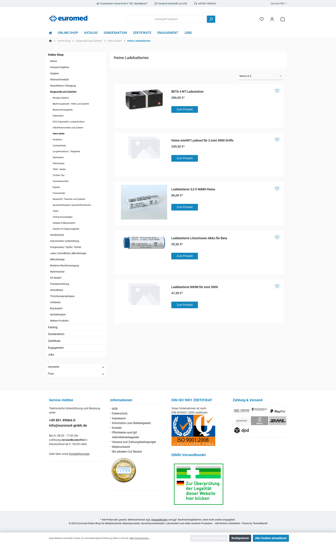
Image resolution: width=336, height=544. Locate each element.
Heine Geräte (58, 133)
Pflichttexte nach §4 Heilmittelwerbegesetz (125, 435)
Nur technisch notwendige (208, 538)
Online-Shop (56, 54)
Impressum (119, 418)
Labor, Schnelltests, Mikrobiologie (68, 253)
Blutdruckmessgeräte (63, 110)
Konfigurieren (240, 538)
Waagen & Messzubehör (64, 223)
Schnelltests (56, 290)
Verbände (55, 302)
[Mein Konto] (272, 19)
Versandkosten (159, 519)
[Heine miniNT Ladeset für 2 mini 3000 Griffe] (144, 147)
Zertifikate (54, 341)
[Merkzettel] (261, 19)
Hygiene (54, 73)
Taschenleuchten (61, 181)
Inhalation (57, 139)
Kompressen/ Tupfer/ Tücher (65, 247)
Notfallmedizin (58, 314)
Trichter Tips (58, 175)
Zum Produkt (185, 109)
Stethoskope (58, 163)
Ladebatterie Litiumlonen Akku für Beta (199, 238)
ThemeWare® (260, 523)
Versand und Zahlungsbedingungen (134, 442)
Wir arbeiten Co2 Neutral (127, 451)
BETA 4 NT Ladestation (187, 91)
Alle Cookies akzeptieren (271, 538)
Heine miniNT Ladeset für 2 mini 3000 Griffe (202, 140)
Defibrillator (58, 116)
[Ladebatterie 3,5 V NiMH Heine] (144, 202)
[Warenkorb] (282, 19)
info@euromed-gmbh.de (68, 425)
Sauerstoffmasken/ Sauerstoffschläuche (72, 205)
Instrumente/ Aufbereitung (64, 241)
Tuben (55, 211)
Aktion (53, 61)
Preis (51, 373)
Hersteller (53, 367)
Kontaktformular (79, 454)
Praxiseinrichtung (59, 284)
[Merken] (277, 90)
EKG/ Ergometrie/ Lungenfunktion (69, 121)
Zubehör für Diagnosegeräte (66, 229)
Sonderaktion (56, 334)
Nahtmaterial (57, 271)
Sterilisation (58, 157)
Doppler (56, 187)
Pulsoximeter (59, 193)
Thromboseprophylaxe (62, 296)
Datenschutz (120, 413)
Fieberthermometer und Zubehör (68, 127)
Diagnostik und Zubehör (63, 91)
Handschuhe (57, 234)
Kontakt (117, 427)
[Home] (52, 33)
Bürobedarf (56, 308)
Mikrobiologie (57, 259)
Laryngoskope (59, 145)
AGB (114, 408)
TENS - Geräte (59, 169)
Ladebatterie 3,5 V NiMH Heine (193, 189)
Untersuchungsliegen (63, 217)
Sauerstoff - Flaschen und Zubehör (69, 199)
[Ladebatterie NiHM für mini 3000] (144, 294)
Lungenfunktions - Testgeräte (66, 151)
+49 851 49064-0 (62, 420)
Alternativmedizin (59, 79)
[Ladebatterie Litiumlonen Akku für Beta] (144, 243)
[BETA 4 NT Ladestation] (144, 100)
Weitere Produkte (59, 320)
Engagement (56, 347)
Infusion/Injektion (59, 67)
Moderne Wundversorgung (64, 265)
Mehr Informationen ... (140, 538)
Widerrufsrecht (121, 447)
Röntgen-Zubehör (61, 98)
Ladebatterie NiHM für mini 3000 (194, 287)
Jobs (51, 354)
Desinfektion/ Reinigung (63, 85)
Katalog (53, 327)
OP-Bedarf (55, 277)
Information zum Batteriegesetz (131, 423)
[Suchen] (211, 19)
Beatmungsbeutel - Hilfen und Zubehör (71, 104)
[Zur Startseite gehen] (68, 18)
